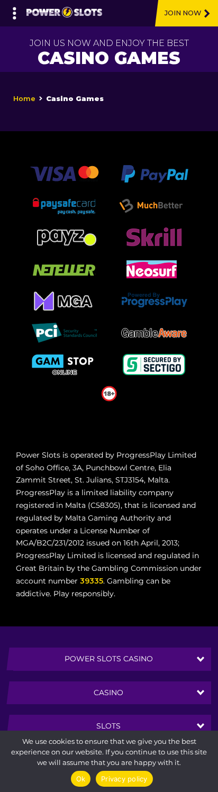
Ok (81, 779)
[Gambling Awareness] (154, 332)
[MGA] (64, 300)
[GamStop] (64, 364)
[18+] (109, 393)
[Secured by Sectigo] (154, 364)
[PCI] (64, 332)
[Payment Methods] (64, 173)
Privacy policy (124, 779)
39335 (91, 581)
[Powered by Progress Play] (154, 300)
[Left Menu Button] (14, 10)
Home (24, 99)
